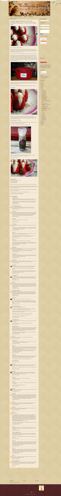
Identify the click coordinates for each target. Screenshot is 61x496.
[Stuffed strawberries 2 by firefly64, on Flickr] (24, 176)
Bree (12, 455)
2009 (41, 122)
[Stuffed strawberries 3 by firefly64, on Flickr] (24, 114)
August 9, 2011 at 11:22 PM (15, 333)
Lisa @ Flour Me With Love (15, 432)
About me (25, 16)
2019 (41, 81)
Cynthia (13, 371)
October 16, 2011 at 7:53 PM (15, 464)
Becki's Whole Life (14, 326)
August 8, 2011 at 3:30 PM (15, 257)
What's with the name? (18, 16)
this (21, 55)
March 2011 (43, 117)
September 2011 (44, 94)
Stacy (13, 381)
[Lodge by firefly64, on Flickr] (24, 80)
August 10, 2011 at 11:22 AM (15, 343)
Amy (12, 232)
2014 (41, 86)
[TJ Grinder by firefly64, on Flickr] (20, 153)
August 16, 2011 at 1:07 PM (15, 438)
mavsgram (13, 247)
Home (12, 16)
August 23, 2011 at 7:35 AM (15, 445)
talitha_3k (13, 211)
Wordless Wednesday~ (44, 96)
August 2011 (43, 95)
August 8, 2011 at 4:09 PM (15, 262)
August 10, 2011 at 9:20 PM (15, 361)
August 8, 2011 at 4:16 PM (15, 273)
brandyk (13, 393)
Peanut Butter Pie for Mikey (45, 106)
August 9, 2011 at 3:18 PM (15, 317)
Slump (42, 111)
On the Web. (31, 16)
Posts (42, 71)
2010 (41, 121)
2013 (41, 87)
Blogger (34, 494)
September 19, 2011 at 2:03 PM (16, 458)
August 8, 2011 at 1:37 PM (15, 221)
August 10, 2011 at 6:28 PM (15, 352)
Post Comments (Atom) (16, 482)
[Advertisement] (24, 474)
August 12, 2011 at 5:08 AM (15, 399)
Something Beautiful (15, 319)
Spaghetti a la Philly (44, 98)
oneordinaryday (14, 275)
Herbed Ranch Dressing (44, 97)
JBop (13, 412)
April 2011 (43, 116)
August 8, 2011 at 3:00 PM (15, 251)
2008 (41, 123)
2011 (41, 89)
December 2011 (44, 90)
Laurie (13, 363)
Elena (13, 377)
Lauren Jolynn (14, 340)
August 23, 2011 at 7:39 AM (15, 453)
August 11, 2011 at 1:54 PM (15, 379)
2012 (41, 88)
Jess (12, 336)
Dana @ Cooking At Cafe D (15, 306)
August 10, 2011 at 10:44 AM (15, 338)
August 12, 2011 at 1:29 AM (15, 391)
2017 (41, 82)
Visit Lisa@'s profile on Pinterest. (44, 36)
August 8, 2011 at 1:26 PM (15, 216)
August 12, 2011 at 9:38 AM (15, 404)
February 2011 (43, 118)
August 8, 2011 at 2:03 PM (15, 237)
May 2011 (43, 115)
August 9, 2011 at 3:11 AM (15, 295)
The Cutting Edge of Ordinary (16, 206)
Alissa (13, 282)
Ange (13, 388)
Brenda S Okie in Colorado (15, 290)
